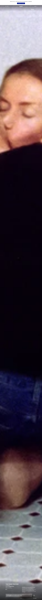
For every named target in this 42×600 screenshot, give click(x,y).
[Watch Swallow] (34, 595)
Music (8, 588)
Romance (11, 588)
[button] (6, 6)
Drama (6, 588)
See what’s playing (21, 3)
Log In (35, 6)
